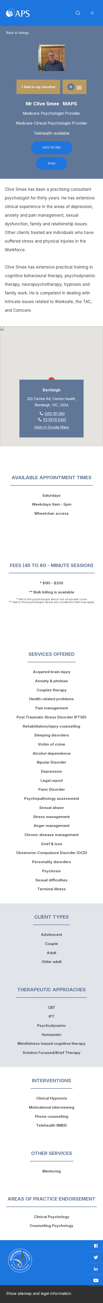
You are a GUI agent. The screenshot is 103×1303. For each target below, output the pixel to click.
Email (51, 163)
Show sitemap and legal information (38, 1293)
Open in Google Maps (51, 427)
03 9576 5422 (54, 419)
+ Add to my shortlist (38, 87)
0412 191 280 (52, 147)
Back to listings (17, 33)
